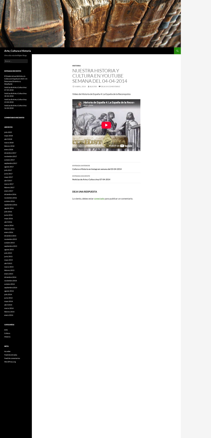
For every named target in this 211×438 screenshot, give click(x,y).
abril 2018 (8, 139)
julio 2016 (8, 212)
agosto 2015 (9, 249)
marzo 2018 (8, 142)
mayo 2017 (8, 177)
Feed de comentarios (12, 358)
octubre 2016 (9, 201)
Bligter (93, 86)
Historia (76, 66)
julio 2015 (8, 253)
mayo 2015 (8, 260)
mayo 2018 (8, 136)
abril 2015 (8, 263)
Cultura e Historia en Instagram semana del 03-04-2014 (97, 167)
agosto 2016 (9, 208)
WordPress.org (10, 362)
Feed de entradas (10, 355)
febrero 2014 (9, 312)
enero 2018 (8, 149)
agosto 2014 (9, 291)
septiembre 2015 (10, 246)
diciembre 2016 (10, 194)
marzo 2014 (8, 308)
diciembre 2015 (10, 236)
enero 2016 (8, 232)
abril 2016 (8, 222)
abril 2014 (8, 305)
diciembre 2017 (10, 153)
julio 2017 (8, 170)
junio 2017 (8, 174)
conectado (99, 198)
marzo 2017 (8, 184)
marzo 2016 (8, 225)
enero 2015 (8, 274)
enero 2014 (8, 315)
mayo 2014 (8, 301)
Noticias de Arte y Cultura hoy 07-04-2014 (91, 178)
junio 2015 (8, 256)
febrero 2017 (9, 187)
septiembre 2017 (10, 163)
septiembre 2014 (10, 287)
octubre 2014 (9, 284)
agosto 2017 (9, 167)
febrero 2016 (9, 229)
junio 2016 (8, 215)
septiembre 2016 (10, 205)
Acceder (7, 351)
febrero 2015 (9, 270)
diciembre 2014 (10, 277)
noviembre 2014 (10, 281)
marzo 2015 (8, 267)
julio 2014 (8, 294)
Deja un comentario (110, 86)
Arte (6, 330)
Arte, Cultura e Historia (17, 50)
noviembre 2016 (10, 198)
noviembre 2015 (10, 239)
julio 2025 (8, 132)
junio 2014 (8, 298)
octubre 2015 (9, 243)
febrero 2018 (9, 146)
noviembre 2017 (10, 156)
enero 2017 (8, 191)
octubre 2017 (9, 160)
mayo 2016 (8, 218)
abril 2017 (8, 180)
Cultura (7, 333)
